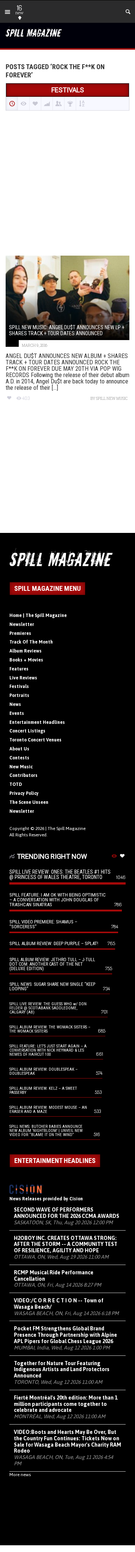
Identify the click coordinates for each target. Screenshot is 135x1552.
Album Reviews (25, 651)
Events (16, 713)
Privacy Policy (24, 793)
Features (18, 669)
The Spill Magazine (67, 828)
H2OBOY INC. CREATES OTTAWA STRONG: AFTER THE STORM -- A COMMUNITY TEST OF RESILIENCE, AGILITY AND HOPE (65, 1244)
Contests (19, 757)
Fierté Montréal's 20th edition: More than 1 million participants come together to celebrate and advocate (65, 1404)
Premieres (20, 633)
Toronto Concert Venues (35, 740)
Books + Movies (26, 660)
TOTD (15, 784)
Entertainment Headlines (37, 722)
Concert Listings (27, 731)
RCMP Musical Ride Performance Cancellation (53, 1275)
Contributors (23, 775)
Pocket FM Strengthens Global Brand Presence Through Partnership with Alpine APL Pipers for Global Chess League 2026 (65, 1335)
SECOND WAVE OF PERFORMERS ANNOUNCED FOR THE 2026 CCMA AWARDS (66, 1213)
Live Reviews (23, 678)
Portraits (19, 695)
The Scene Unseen (28, 802)
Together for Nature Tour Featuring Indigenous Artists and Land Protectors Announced (62, 1369)
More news (20, 1474)
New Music (21, 766)
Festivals (19, 686)
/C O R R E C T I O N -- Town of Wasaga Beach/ (59, 1304)
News (15, 704)
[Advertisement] (67, 184)
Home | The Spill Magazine (38, 615)
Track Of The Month (31, 642)
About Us (19, 749)
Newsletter (21, 624)
